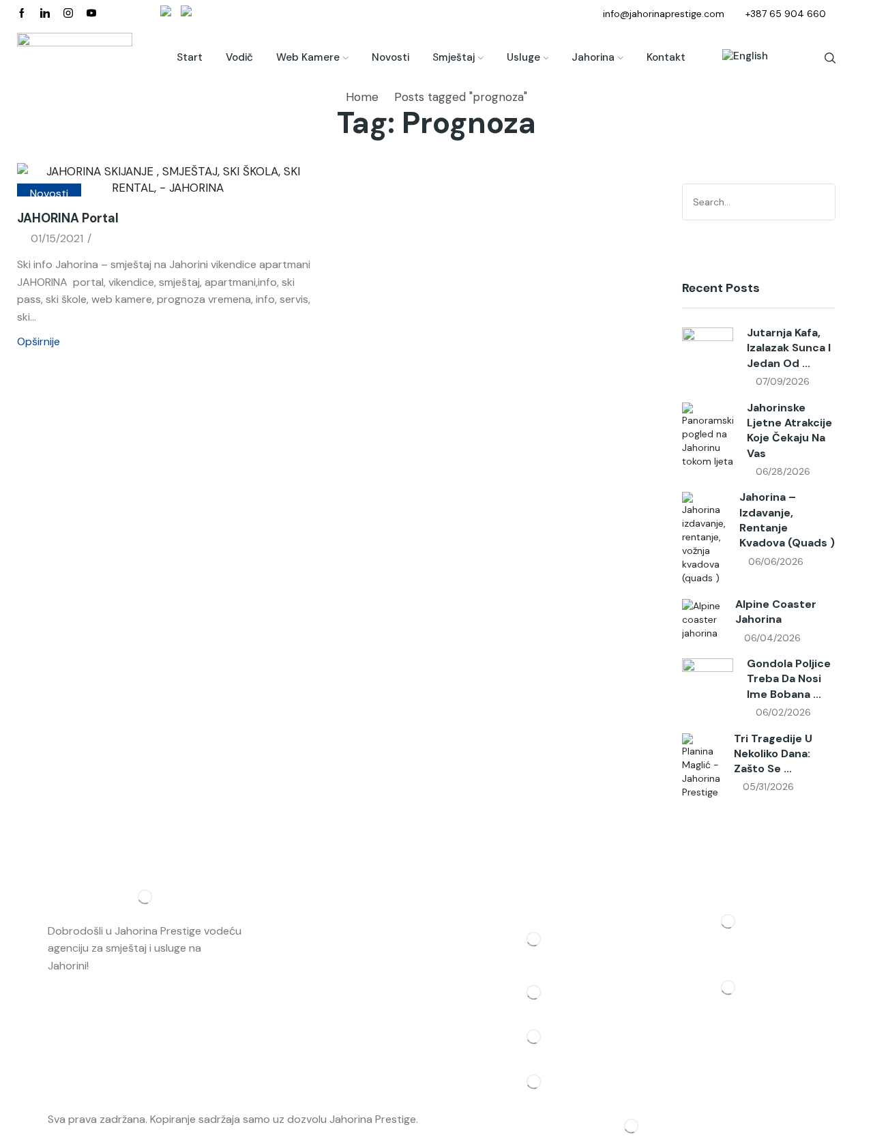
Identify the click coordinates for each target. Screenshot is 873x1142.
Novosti (390, 57)
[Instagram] (68, 13)
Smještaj (453, 57)
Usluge (523, 57)
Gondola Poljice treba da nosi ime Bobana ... (789, 678)
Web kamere (308, 57)
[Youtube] (91, 13)
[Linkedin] (45, 13)
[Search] (822, 202)
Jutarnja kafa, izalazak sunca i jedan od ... (789, 347)
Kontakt (666, 57)
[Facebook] (22, 13)
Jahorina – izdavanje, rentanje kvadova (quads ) (787, 520)
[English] (738, 58)
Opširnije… (115, 965)
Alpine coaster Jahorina (775, 611)
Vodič (239, 57)
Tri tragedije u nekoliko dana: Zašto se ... (773, 753)
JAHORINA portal (68, 218)
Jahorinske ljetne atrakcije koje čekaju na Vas (789, 430)
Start (190, 57)
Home (362, 96)
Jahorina (593, 57)
